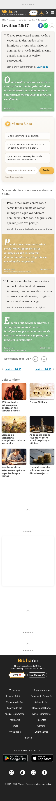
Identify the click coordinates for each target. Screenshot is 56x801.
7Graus (21, 784)
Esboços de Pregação (41, 696)
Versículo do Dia (14, 701)
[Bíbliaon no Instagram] (33, 772)
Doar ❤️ (17, 675)
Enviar (47, 170)
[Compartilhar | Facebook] (40, 25)
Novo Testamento (41, 713)
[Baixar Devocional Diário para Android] (15, 758)
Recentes (41, 719)
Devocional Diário (41, 707)
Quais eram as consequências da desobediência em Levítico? (24, 158)
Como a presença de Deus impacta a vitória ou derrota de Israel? (25, 146)
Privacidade (15, 731)
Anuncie (28, 737)
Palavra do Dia (14, 707)
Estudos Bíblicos (14, 696)
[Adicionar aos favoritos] (51, 25)
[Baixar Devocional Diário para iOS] (42, 758)
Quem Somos (41, 731)
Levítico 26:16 (13, 369)
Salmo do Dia (41, 701)
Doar (33, 12)
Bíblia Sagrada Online (14, 14)
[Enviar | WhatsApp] (45, 25)
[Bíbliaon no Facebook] (44, 772)
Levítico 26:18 (43, 369)
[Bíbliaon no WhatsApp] (11, 772)
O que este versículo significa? (23, 135)
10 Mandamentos (41, 690)
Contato (41, 725)
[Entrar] (41, 13)
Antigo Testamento (14, 713)
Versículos (14, 690)
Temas (14, 725)
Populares (14, 719)
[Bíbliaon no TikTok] (22, 772)
